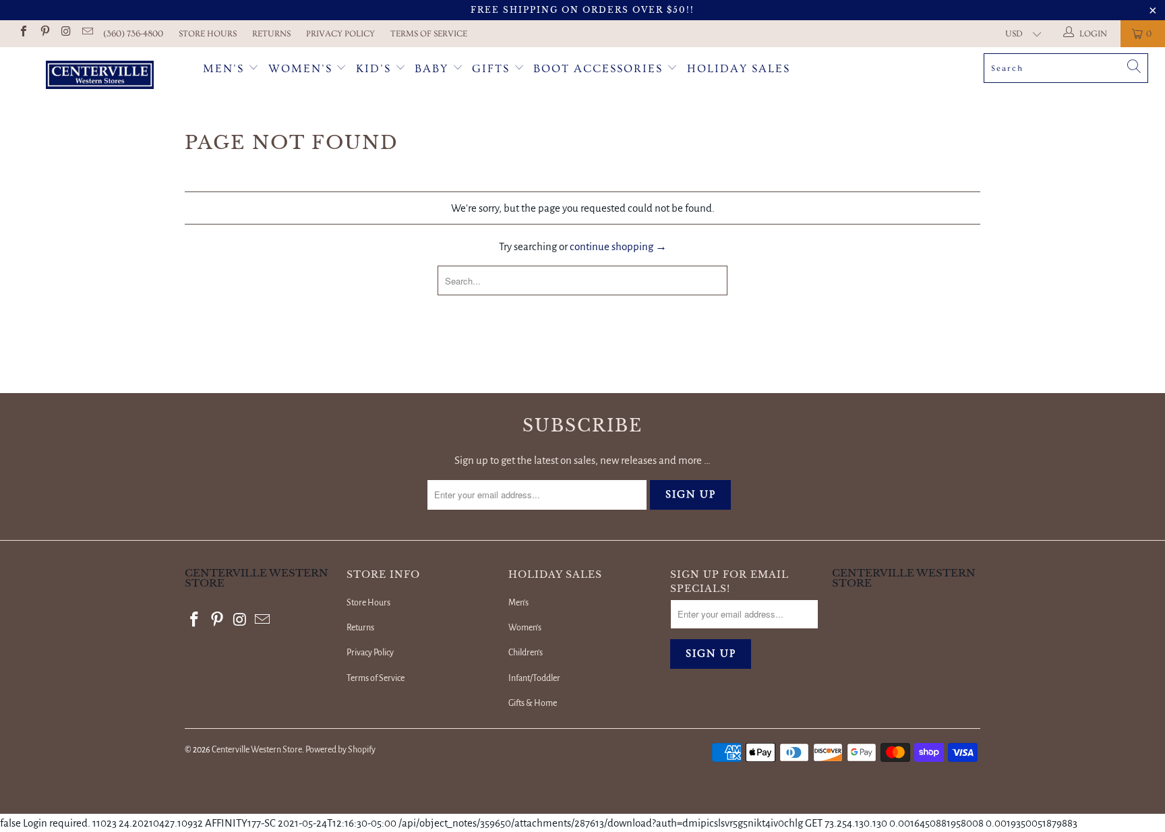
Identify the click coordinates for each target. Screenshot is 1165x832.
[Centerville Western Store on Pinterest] (44, 33)
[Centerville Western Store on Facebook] (23, 33)
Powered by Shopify (340, 749)
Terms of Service (428, 33)
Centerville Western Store (257, 749)
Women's (300, 68)
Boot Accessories (600, 68)
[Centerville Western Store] (99, 76)
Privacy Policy (340, 33)
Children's (525, 652)
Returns (271, 33)
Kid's (373, 68)
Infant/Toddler (534, 678)
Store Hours (208, 33)
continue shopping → (618, 246)
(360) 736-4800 (133, 33)
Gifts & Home (532, 703)
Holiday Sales (738, 68)
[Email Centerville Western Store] (86, 33)
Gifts (493, 68)
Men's (223, 68)
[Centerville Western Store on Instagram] (65, 33)
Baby (433, 68)
